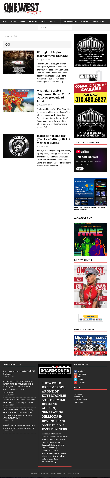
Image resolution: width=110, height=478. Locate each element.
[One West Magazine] (55, 9)
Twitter (80, 379)
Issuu (80, 376)
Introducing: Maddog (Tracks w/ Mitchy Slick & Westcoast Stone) (54, 139)
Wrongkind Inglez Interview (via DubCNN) (52, 53)
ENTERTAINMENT (70, 21)
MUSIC (43, 21)
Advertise (78, 394)
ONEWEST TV (98, 21)
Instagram (82, 374)
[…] (61, 81)
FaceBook (81, 371)
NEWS (13, 21)
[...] (55, 461)
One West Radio (80, 399)
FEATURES (85, 21)
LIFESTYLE (54, 21)
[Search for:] (55, 27)
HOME (4, 21)
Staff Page (78, 402)
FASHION (33, 21)
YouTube (81, 382)
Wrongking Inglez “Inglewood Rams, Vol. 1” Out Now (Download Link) (53, 96)
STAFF (22, 21)
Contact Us (78, 396)
